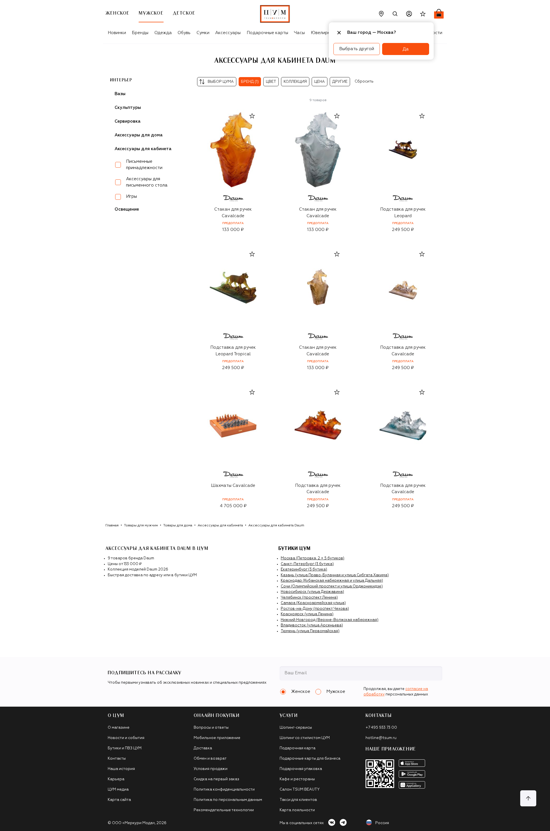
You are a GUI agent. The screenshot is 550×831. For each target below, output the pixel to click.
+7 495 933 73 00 (381, 728)
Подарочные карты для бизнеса (310, 759)
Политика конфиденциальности (224, 789)
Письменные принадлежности (144, 164)
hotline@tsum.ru (381, 738)
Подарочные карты (267, 33)
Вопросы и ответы (211, 728)
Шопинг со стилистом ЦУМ (305, 738)
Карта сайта (119, 800)
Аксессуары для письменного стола (147, 182)
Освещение (127, 209)
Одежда (163, 33)
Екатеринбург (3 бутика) (304, 569)
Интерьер (121, 80)
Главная (112, 525)
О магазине (118, 728)
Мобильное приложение (217, 738)
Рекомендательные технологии (224, 810)
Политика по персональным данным (228, 800)
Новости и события (126, 738)
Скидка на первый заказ (216, 779)
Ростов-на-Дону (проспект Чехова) (315, 609)
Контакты (117, 759)
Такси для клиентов (298, 800)
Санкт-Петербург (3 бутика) (307, 564)
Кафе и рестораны (297, 779)
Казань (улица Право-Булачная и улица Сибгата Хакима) (335, 575)
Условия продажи (210, 769)
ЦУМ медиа (118, 789)
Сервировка (128, 121)
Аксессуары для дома (139, 135)
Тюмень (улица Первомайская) (310, 631)
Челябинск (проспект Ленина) (309, 597)
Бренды (140, 33)
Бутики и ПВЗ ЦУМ (125, 748)
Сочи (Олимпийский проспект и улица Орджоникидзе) (332, 586)
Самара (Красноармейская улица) (313, 603)
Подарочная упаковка (301, 769)
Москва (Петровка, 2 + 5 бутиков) (312, 558)
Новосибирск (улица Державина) (312, 592)
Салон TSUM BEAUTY (300, 789)
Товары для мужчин (141, 525)
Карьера (116, 779)
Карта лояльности (297, 810)
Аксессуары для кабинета (220, 525)
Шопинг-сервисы (296, 728)
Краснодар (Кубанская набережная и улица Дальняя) (332, 581)
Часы (299, 33)
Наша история (121, 769)
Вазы (120, 94)
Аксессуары (228, 33)
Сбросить (364, 81)
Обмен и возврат (210, 759)
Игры (131, 196)
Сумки (203, 33)
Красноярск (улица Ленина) (307, 614)
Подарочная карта (297, 748)
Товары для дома (177, 525)
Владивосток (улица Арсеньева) (312, 625)
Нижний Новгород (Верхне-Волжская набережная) (329, 620)
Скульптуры (128, 107)
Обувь (184, 33)
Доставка (203, 748)
